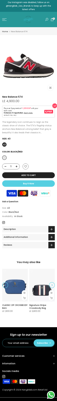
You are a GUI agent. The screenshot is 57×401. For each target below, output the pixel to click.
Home (5, 31)
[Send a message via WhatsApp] (51, 395)
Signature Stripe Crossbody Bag (37, 307)
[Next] (52, 285)
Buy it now (28, 183)
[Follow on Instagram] (3, 222)
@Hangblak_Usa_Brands (18, 5)
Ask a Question (10, 201)
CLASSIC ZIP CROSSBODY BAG (14, 307)
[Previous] (5, 285)
